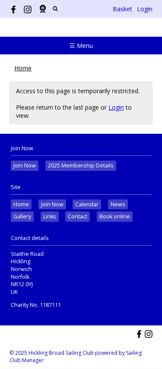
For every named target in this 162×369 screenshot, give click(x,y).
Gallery (22, 216)
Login (144, 9)
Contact (77, 216)
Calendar (86, 204)
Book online (114, 216)
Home (23, 68)
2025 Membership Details (81, 165)
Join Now (24, 165)
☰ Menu (81, 45)
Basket (122, 9)
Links (49, 216)
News (118, 204)
